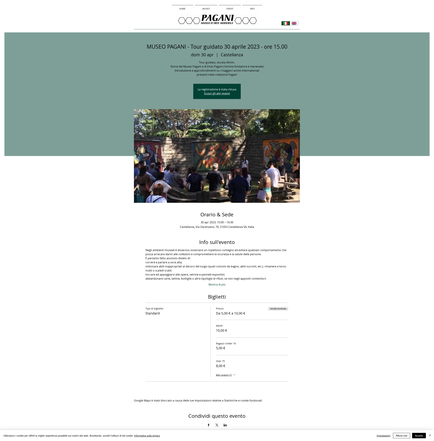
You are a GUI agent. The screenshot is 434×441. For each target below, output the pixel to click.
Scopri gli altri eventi (217, 93)
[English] (294, 23)
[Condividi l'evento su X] (217, 425)
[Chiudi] (430, 435)
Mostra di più (217, 284)
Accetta (419, 435)
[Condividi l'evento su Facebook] (208, 425)
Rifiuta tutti (401, 435)
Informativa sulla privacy (147, 435)
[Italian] (286, 23)
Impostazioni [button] (383, 435)
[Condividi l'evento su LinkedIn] (225, 425)
